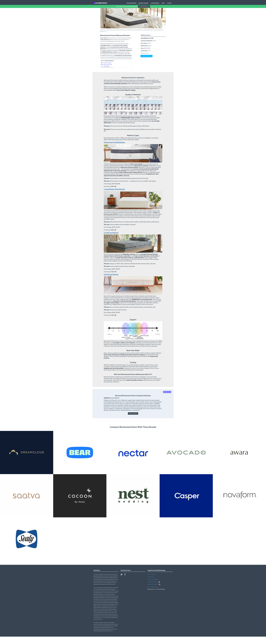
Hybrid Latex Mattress (111, 274)
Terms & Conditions (152, 574)
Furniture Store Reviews (153, 586)
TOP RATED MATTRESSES (131, 3)
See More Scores (145, 53)
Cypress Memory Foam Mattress (114, 189)
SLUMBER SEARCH (101, 3)
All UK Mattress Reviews (153, 584)
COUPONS (169, 3)
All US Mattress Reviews (153, 581)
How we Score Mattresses (153, 579)
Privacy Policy (151, 576)
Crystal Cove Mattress (111, 232)
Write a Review (167, 392)
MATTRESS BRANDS (155, 3)
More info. (105, 31)
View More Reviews (133, 413)
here (113, 630)
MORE (163, 3)
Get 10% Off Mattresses (144, 6)
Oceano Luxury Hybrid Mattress (114, 142)
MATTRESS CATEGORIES (143, 3)
